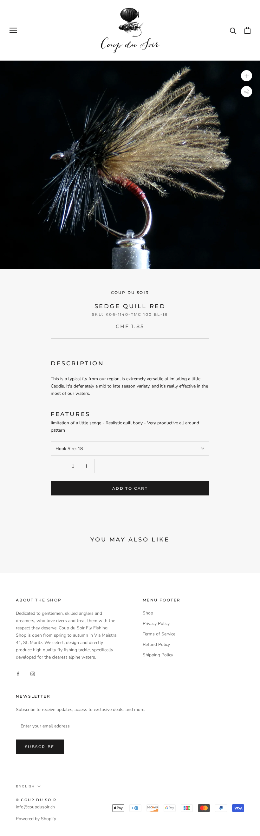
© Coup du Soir (36, 800)
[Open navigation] (13, 30)
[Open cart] (247, 30)
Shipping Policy (158, 655)
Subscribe (40, 746)
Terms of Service (159, 634)
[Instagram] (32, 673)
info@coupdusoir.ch (35, 807)
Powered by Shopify (36, 819)
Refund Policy (156, 644)
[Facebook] (18, 673)
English (25, 786)
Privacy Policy (156, 623)
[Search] (233, 30)
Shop (148, 613)
